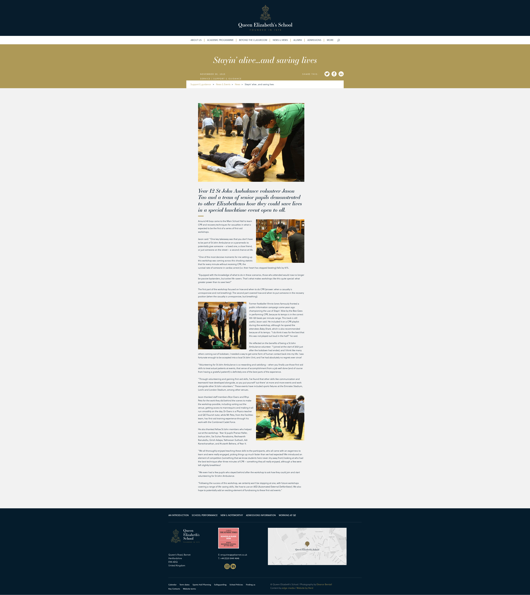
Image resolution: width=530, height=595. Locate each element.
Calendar (172, 585)
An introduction (178, 515)
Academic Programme (220, 40)
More (330, 40)
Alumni (297, 40)
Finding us (250, 585)
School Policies (236, 585)
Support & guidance (227, 78)
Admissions (314, 40)
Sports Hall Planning (202, 585)
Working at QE (287, 515)
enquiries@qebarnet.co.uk (234, 554)
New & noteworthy (232, 515)
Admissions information (261, 515)
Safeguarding (220, 585)
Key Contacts (174, 589)
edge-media (288, 587)
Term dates (185, 585)
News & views (280, 40)
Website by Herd (305, 587)
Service (205, 78)
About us (196, 40)
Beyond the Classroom (253, 40)
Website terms (189, 589)
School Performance (205, 515)
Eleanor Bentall (324, 584)
